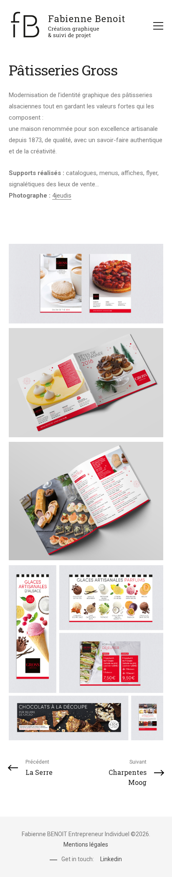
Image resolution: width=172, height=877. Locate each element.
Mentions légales (85, 844)
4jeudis (61, 195)
